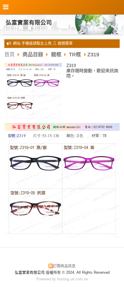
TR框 (75, 54)
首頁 (9, 54)
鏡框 (56, 54)
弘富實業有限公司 (29, 22)
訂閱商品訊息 (64, 266)
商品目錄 (33, 54)
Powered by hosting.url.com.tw (62, 279)
